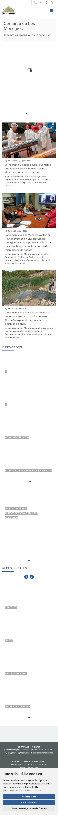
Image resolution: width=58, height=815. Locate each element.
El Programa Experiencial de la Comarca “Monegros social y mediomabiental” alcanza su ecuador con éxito (28, 168)
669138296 (24, 753)
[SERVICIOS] (29, 511)
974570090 (11, 753)
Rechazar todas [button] (29, 802)
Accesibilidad (39, 765)
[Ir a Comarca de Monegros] (8, 11)
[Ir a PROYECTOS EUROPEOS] (35, 2)
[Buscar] (52, 2)
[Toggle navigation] (51, 11)
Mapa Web (28, 761)
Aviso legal (39, 761)
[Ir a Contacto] (41, 2)
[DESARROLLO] (29, 515)
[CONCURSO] (29, 502)
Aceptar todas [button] (29, 797)
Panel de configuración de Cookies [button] (29, 808)
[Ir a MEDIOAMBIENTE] (46, 2)
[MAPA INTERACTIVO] (29, 492)
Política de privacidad (21, 765)
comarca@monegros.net (42, 753)
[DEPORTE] (29, 506)
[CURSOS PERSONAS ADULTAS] (29, 497)
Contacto (17, 761)
